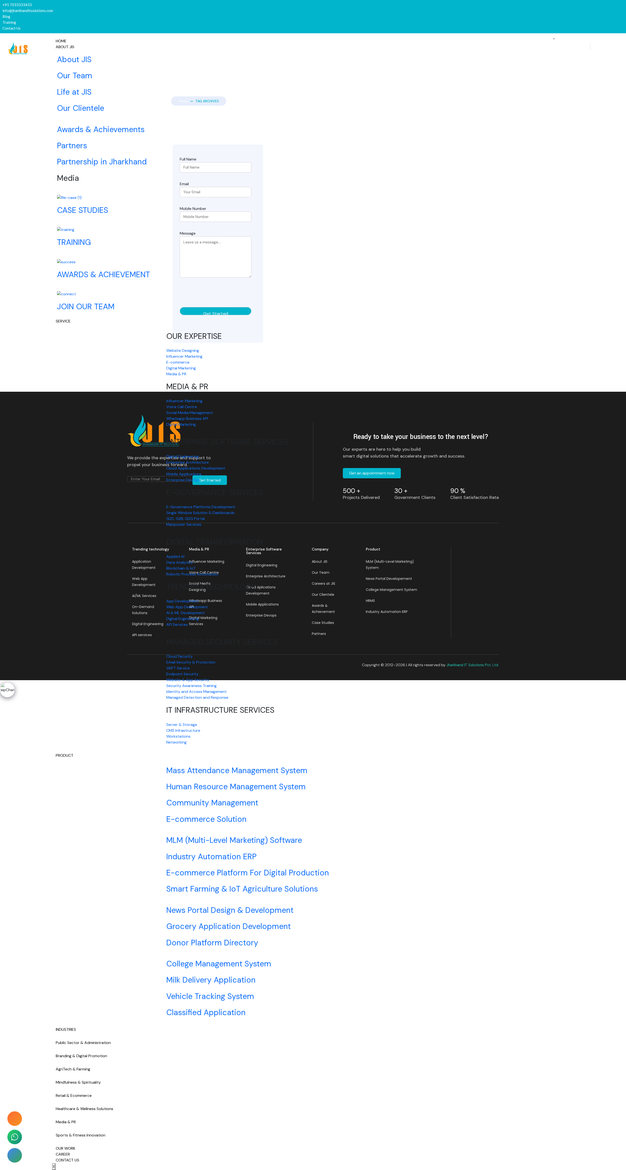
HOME (61, 41)
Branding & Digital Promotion (81, 1055)
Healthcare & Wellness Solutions (84, 1108)
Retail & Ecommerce (74, 1095)
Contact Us (67, 1160)
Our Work (65, 1148)
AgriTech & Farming (73, 1069)
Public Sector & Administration (83, 1042)
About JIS (65, 46)
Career (63, 1154)
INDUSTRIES (66, 1029)
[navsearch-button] (590, 46)
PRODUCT (64, 755)
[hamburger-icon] (553, 38)
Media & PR (66, 1121)
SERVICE (63, 321)
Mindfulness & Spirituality (78, 1082)
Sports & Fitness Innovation (80, 1135)
